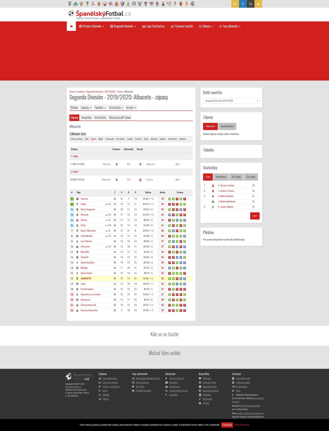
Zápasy (85, 107)
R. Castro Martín (225, 206)
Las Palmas (86, 241)
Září (86, 139)
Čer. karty (251, 176)
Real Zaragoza (88, 209)
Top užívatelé (230, 26)
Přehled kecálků (143, 390)
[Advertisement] (164, 57)
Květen (182, 139)
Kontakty (173, 382)
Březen (154, 139)
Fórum (105, 399)
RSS (238, 390)
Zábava (206, 26)
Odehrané (210, 126)
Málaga (84, 267)
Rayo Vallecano (88, 230)
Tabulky (208, 150)
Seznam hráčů (210, 386)
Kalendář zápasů (211, 390)
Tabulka (98, 107)
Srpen (93, 139)
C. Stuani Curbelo (226, 185)
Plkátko (208, 232)
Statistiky (115, 107)
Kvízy (104, 390)
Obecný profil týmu (120, 117)
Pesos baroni (142, 382)
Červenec (172, 139)
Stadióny (207, 394)
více (255, 215)
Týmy (119, 91)
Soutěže (80, 91)
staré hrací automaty (250, 405)
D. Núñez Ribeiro (226, 196)
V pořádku (227, 424)
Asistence (221, 176)
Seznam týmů (209, 382)
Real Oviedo (86, 273)
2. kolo (74, 171)
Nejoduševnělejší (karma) (148, 378)
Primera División (91, 26)
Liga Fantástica (155, 26)
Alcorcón (85, 246)
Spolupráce (241, 386)
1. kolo (74, 156)
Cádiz (83, 204)
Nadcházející (227, 126)
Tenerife (85, 257)
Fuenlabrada (87, 236)
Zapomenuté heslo (178, 390)
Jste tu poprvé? (176, 378)
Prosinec (120, 139)
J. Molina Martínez (227, 201)
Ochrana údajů (243, 382)
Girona (150, 179)
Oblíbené (207, 378)
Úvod (71, 91)
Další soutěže (212, 92)
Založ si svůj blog (110, 386)
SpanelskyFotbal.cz (73, 387)
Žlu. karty (236, 176)
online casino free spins (248, 413)
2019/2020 (110, 91)
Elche (83, 225)
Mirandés (85, 252)
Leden (130, 139)
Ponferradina (87, 289)
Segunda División (123, 26)
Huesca (84, 198)
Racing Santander (89, 310)
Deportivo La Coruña (90, 294)
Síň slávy (140, 386)
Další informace (241, 424)
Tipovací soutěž (183, 26)
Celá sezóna (76, 139)
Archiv (129, 107)
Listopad (109, 139)
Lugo (83, 283)
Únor (146, 139)
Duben (163, 139)
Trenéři (206, 403)
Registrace (174, 386)
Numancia (85, 299)
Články (74, 107)
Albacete (151, 164)
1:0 (128, 179)
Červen (138, 139)
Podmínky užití (243, 378)
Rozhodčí (207, 399)
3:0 (128, 164)
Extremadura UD (88, 305)
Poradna (173, 394)
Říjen (101, 139)
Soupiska (86, 117)
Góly (208, 176)
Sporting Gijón (87, 262)
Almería (107, 164)
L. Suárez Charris (226, 191)
